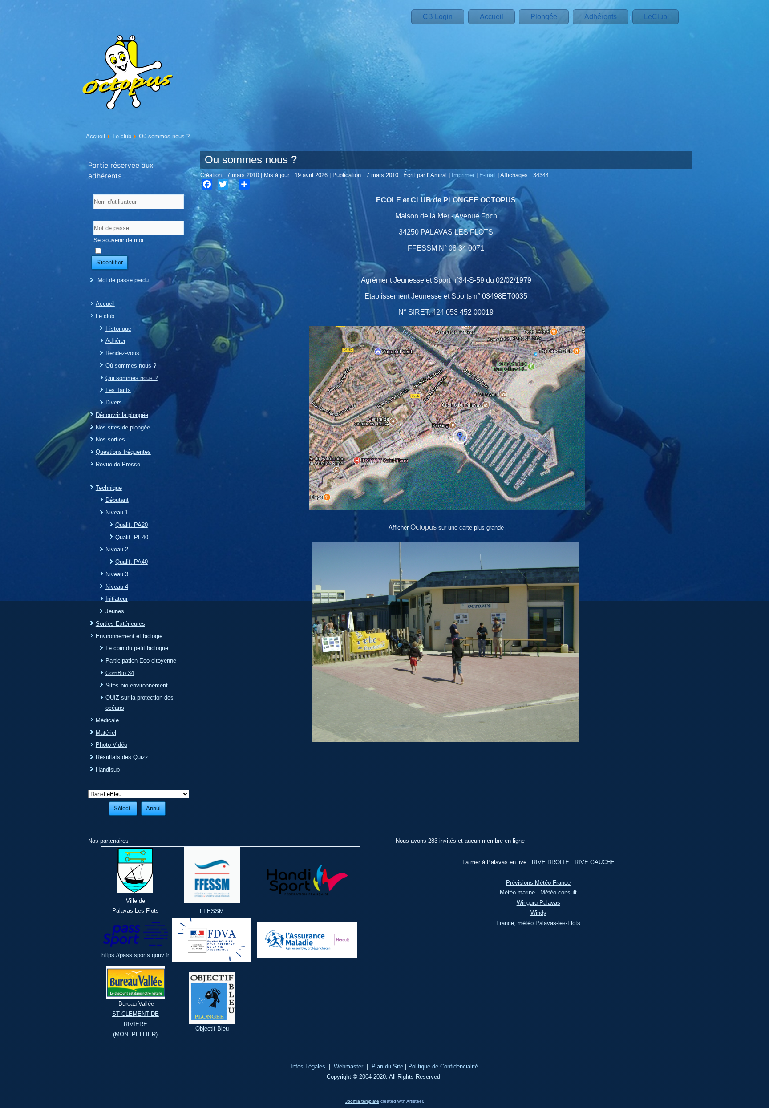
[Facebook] (207, 184)
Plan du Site (387, 1066)
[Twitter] (223, 184)
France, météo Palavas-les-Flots (538, 923)
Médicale (107, 720)
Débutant (117, 500)
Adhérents (600, 16)
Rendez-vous (122, 353)
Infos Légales (308, 1066)
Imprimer (464, 175)
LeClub (655, 16)
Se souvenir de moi (118, 240)
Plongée (543, 16)
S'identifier (109, 262)
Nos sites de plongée (123, 427)
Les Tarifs (118, 390)
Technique (109, 488)
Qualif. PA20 (131, 525)
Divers (113, 402)
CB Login (438, 16)
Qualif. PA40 (131, 561)
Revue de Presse (118, 464)
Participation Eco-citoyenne (140, 660)
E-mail (488, 175)
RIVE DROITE (549, 862)
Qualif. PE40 (131, 537)
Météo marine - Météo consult (538, 892)
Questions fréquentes (123, 452)
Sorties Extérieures (120, 623)
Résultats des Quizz (122, 757)
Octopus (423, 527)
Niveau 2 (116, 549)
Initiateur (116, 598)
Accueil (491, 16)
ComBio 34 (119, 673)
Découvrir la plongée (122, 415)
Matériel (106, 732)
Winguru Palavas (538, 902)
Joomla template (362, 1101)
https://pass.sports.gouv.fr (135, 955)
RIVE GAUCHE (595, 862)
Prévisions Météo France (538, 882)
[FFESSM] (212, 901)
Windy (538, 913)
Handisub (108, 769)
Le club (122, 136)
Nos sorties (110, 439)
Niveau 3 (116, 574)
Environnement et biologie (129, 636)
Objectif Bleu (212, 1028)
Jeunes (114, 611)
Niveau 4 (116, 586)
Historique (118, 328)
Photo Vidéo (111, 744)
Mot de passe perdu (123, 280)
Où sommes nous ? (130, 365)
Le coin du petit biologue (136, 648)
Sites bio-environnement (136, 685)
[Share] (244, 184)
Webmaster (348, 1066)
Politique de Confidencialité (443, 1066)
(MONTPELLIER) (135, 1034)
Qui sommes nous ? (131, 378)
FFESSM (212, 911)
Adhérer (115, 340)
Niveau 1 (116, 512)
